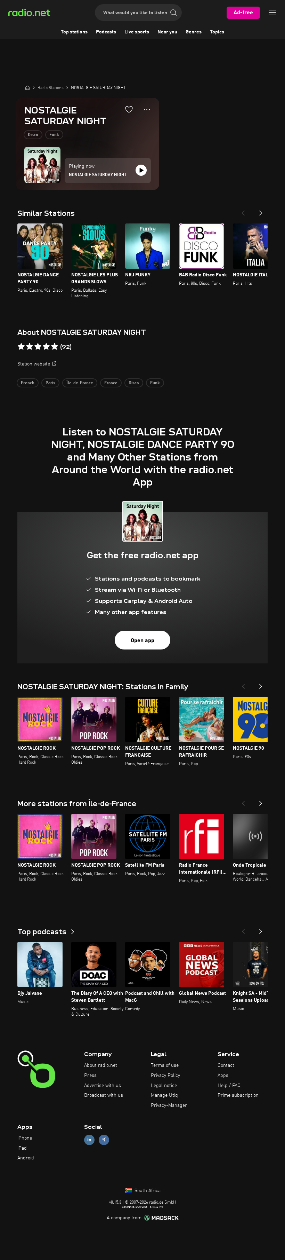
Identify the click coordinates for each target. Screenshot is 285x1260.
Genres (194, 32)
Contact (226, 1065)
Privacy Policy (165, 1075)
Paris (50, 383)
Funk (54, 135)
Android (25, 1158)
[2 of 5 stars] (29, 346)
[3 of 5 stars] (38, 346)
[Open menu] (272, 12)
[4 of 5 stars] (46, 346)
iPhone (24, 1138)
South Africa (147, 1190)
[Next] (261, 211)
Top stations (74, 32)
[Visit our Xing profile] (104, 1139)
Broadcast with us (103, 1095)
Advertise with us (102, 1085)
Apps (223, 1075)
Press (90, 1075)
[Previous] (243, 211)
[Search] (173, 12)
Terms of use (165, 1065)
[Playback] (141, 170)
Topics (217, 32)
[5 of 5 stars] (54, 346)
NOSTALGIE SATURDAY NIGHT (98, 175)
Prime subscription (238, 1095)
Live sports (136, 32)
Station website (33, 364)
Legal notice (164, 1085)
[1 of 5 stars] (21, 346)
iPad (22, 1148)
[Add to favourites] (129, 109)
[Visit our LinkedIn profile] (89, 1139)
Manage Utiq (164, 1095)
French (27, 383)
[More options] (147, 109)
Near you (167, 32)
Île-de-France (79, 383)
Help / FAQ (229, 1085)
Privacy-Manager (169, 1105)
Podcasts (106, 32)
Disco (33, 135)
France (110, 383)
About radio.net (100, 1065)
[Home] (27, 87)
